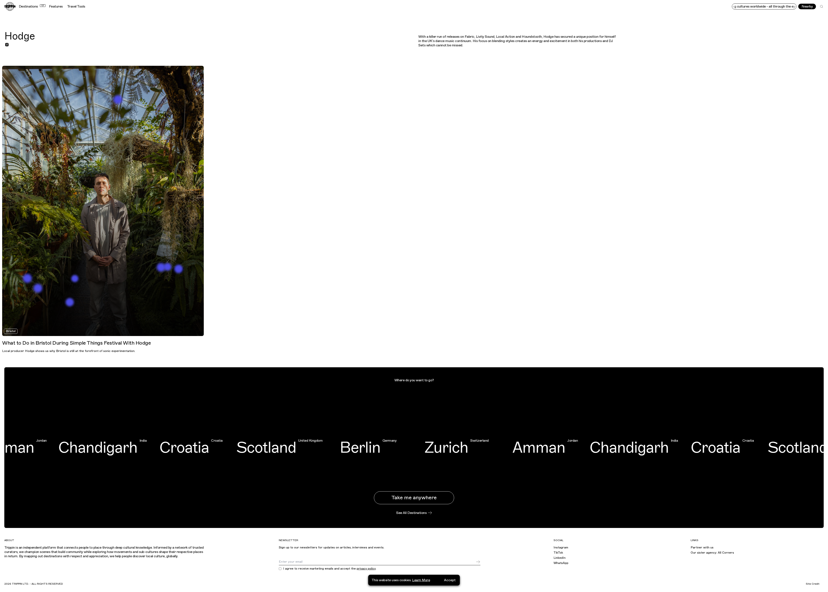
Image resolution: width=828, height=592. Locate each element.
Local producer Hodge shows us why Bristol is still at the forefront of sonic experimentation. (68, 351)
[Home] (10, 6)
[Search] (821, 6)
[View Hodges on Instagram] (7, 44)
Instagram (561, 547)
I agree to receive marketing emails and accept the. (329, 568)
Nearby (807, 6)
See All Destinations (411, 513)
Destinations (31, 6)
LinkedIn (560, 558)
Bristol (11, 331)
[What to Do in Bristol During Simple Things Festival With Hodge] (103, 201)
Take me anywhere (414, 497)
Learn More (421, 580)
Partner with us (702, 547)
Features (56, 6)
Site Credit (812, 583)
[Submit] (478, 561)
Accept (450, 580)
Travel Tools (76, 6)
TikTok (558, 552)
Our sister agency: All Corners (712, 552)
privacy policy (366, 568)
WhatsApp (561, 563)
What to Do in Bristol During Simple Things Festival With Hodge (76, 343)
